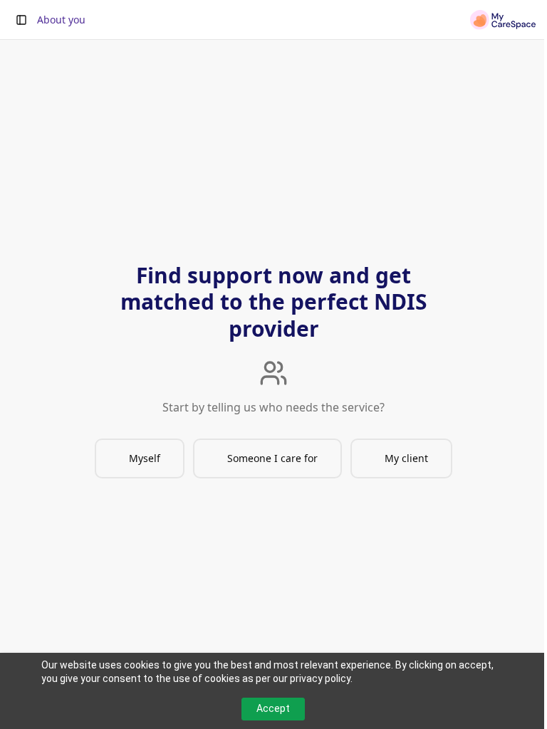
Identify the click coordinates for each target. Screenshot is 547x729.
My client (406, 458)
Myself (144, 458)
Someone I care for (272, 458)
